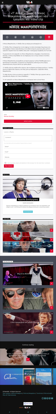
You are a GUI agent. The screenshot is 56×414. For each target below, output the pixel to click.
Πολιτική (15, 222)
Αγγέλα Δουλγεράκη (8, 282)
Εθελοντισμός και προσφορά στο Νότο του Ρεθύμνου (28, 236)
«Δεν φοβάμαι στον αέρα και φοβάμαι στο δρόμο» (28, 298)
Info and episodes (28, 211)
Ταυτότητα (39, 393)
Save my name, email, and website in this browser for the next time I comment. (28, 163)
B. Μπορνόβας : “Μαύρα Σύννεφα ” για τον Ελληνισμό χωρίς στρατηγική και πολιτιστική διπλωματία (28, 226)
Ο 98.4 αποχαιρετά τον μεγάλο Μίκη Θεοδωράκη (28, 322)
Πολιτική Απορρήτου (29, 393)
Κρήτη (12, 233)
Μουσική (28, 9)
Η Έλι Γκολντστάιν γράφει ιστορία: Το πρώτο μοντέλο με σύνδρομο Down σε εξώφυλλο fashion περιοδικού (28, 354)
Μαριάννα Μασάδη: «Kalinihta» (28, 274)
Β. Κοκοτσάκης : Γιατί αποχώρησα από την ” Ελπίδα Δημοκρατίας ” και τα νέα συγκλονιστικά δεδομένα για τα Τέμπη (28, 246)
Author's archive (28, 121)
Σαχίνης (21, 222)
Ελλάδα (10, 222)
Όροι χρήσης (6, 393)
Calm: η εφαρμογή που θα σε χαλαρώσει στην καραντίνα (28, 374)
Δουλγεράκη (6, 233)
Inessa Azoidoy (24, 25)
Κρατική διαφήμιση (16, 393)
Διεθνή (5, 222)
